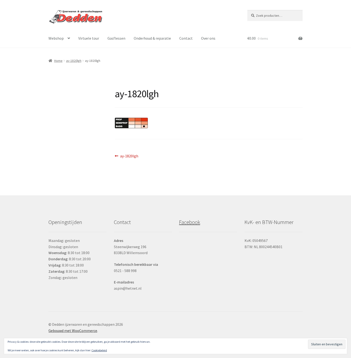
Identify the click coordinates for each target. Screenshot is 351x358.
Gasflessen (116, 38)
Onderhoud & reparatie (152, 38)
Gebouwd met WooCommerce (72, 330)
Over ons (208, 38)
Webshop (56, 38)
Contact (186, 38)
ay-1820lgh (73, 61)
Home (58, 61)
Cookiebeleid (99, 350)
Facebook (189, 222)
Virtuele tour (88, 38)
